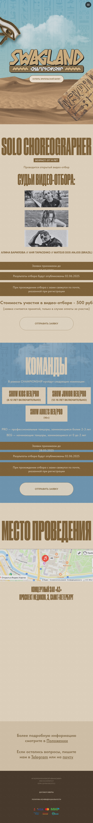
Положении (57, 740)
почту (68, 756)
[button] (46, 489)
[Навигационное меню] (88, 5)
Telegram (39, 756)
